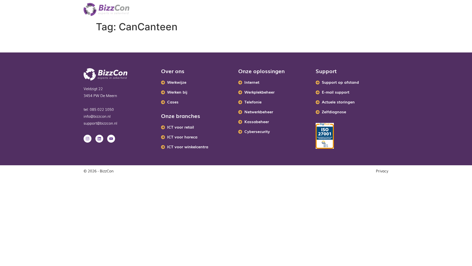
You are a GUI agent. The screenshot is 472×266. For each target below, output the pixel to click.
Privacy (382, 170)
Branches (157, 9)
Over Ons (260, 9)
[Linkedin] (99, 139)
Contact (290, 9)
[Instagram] (87, 139)
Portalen (234, 9)
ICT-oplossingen (195, 9)
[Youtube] (111, 139)
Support (315, 9)
